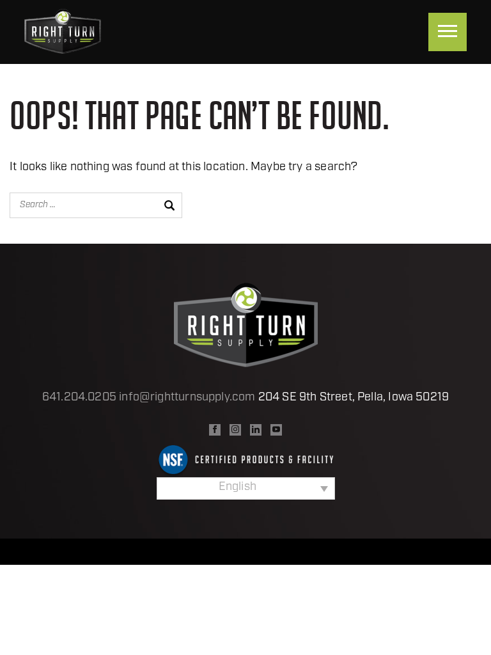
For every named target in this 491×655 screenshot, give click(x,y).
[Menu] (447, 32)
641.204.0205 (79, 398)
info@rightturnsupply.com (187, 398)
